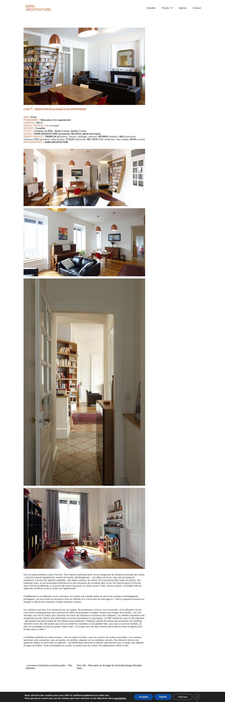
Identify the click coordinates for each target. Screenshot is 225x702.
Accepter (143, 696)
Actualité (151, 8)
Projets (165, 8)
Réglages (183, 696)
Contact (197, 8)
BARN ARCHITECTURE (38, 7)
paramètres (120, 698)
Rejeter (163, 696)
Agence (183, 8)
